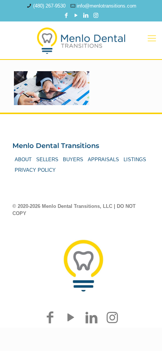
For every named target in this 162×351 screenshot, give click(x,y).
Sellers (47, 159)
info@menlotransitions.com (106, 6)
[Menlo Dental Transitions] (81, 38)
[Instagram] (96, 15)
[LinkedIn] (86, 15)
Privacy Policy (35, 170)
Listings (135, 159)
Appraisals (103, 159)
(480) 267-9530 (49, 6)
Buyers (73, 159)
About (23, 159)
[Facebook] (66, 15)
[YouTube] (76, 15)
